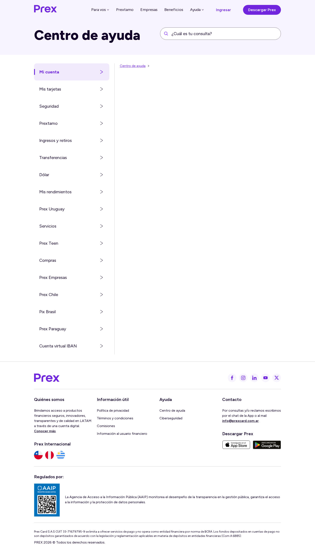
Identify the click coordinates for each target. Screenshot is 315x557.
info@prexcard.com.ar (240, 421)
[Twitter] (276, 378)
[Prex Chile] (38, 455)
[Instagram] (243, 378)
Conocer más (45, 431)
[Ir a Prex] (47, 378)
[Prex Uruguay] (60, 455)
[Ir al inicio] (45, 9)
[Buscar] (166, 33)
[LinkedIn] (254, 378)
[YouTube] (265, 378)
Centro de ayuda (133, 66)
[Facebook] (232, 378)
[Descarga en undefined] (236, 445)
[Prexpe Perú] (49, 455)
